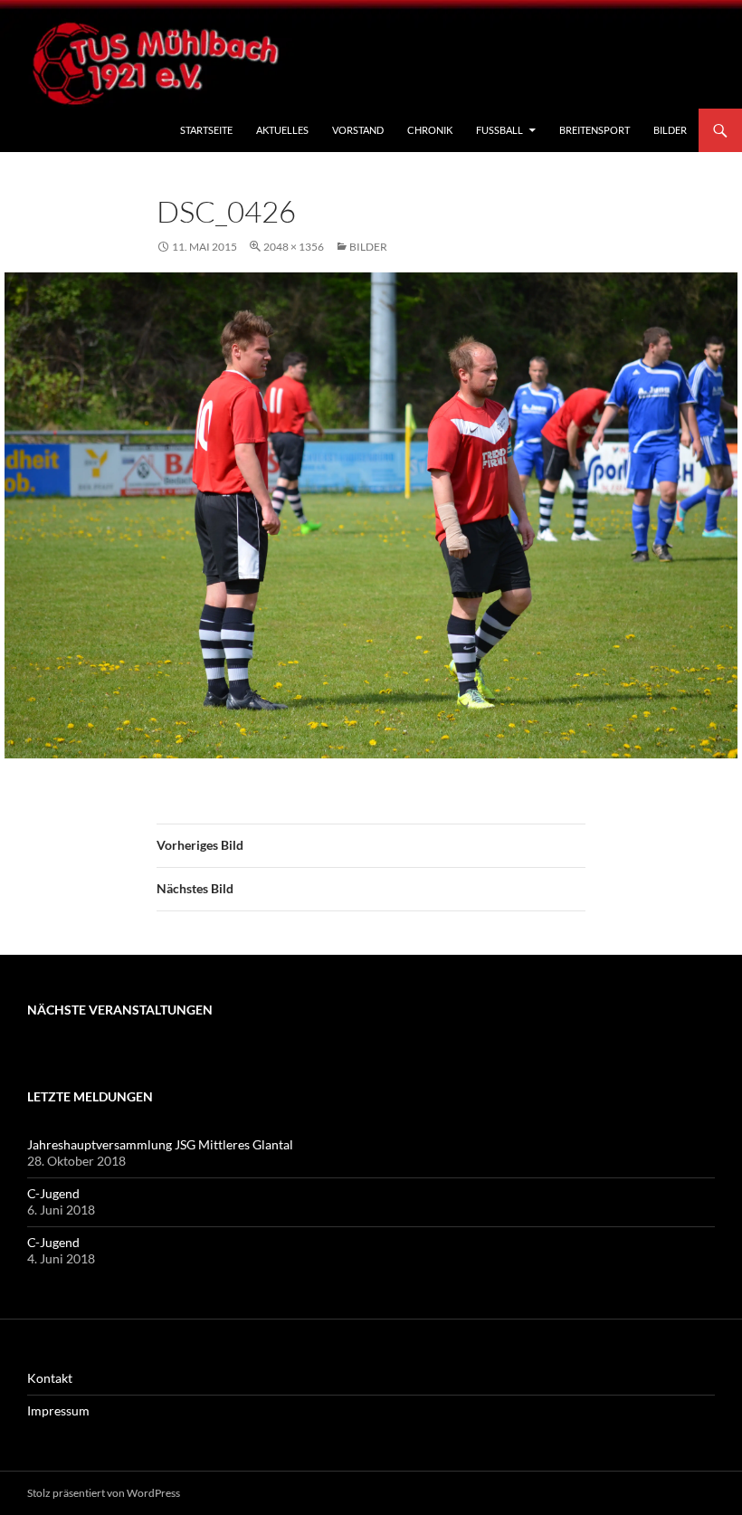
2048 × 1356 (293, 246)
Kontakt (49, 1378)
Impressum (58, 1410)
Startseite (206, 130)
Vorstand (358, 130)
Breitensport (594, 130)
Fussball (499, 130)
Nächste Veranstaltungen (120, 1009)
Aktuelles (282, 130)
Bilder (670, 130)
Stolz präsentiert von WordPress (103, 1493)
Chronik (429, 130)
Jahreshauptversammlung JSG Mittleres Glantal (160, 1144)
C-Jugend (53, 1193)
